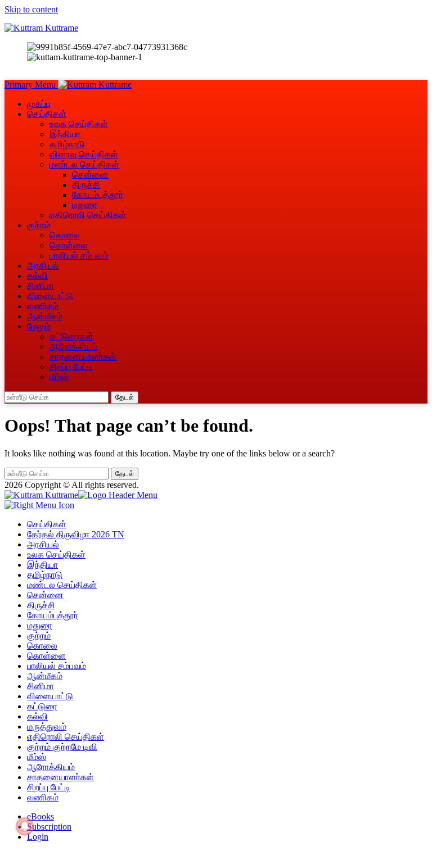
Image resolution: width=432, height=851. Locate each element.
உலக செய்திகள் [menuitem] (56, 554)
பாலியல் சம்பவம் (79, 255)
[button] (31, 84)
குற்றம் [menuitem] (39, 635)
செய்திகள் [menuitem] (46, 524)
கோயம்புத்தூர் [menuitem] (52, 615)
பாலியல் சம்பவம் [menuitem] (56, 666)
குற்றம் (39, 225)
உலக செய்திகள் (79, 124)
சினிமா (40, 286)
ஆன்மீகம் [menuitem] (44, 676)
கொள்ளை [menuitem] (46, 655)
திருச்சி (86, 184)
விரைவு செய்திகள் (84, 154)
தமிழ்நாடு (67, 144)
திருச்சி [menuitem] (41, 605)
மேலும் (39, 326)
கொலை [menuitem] (42, 645)
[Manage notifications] (25, 826)
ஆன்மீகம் (44, 316)
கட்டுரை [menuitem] (42, 706)
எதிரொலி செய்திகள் (88, 215)
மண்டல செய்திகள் (84, 164)
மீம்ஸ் (59, 377)
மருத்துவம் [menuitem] (46, 726)
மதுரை (84, 205)
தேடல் (124, 397)
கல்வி (37, 275)
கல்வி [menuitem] (37, 716)
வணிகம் (42, 306)
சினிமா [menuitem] (40, 686)
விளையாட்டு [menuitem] (50, 696)
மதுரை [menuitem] (39, 625)
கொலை (65, 235)
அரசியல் (43, 265)
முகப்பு (39, 103)
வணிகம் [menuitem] (42, 797)
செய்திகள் (46, 114)
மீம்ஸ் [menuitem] (36, 757)
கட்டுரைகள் (71, 336)
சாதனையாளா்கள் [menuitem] (60, 777)
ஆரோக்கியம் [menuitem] (51, 767)
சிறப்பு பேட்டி (71, 367)
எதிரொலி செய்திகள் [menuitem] (65, 736)
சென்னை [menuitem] (45, 595)
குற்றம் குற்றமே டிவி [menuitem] (62, 747)
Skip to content (31, 9)
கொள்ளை (69, 245)
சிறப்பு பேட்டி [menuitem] (48, 787)
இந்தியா (65, 134)
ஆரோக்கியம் (73, 346)
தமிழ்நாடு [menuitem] (44, 575)
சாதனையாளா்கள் (83, 356)
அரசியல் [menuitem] (43, 544)
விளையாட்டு (50, 296)
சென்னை (90, 174)
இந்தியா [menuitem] (42, 564)
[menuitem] (40, 816)
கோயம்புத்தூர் (97, 195)
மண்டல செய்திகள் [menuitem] (62, 585)
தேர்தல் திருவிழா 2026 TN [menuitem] (75, 534)
